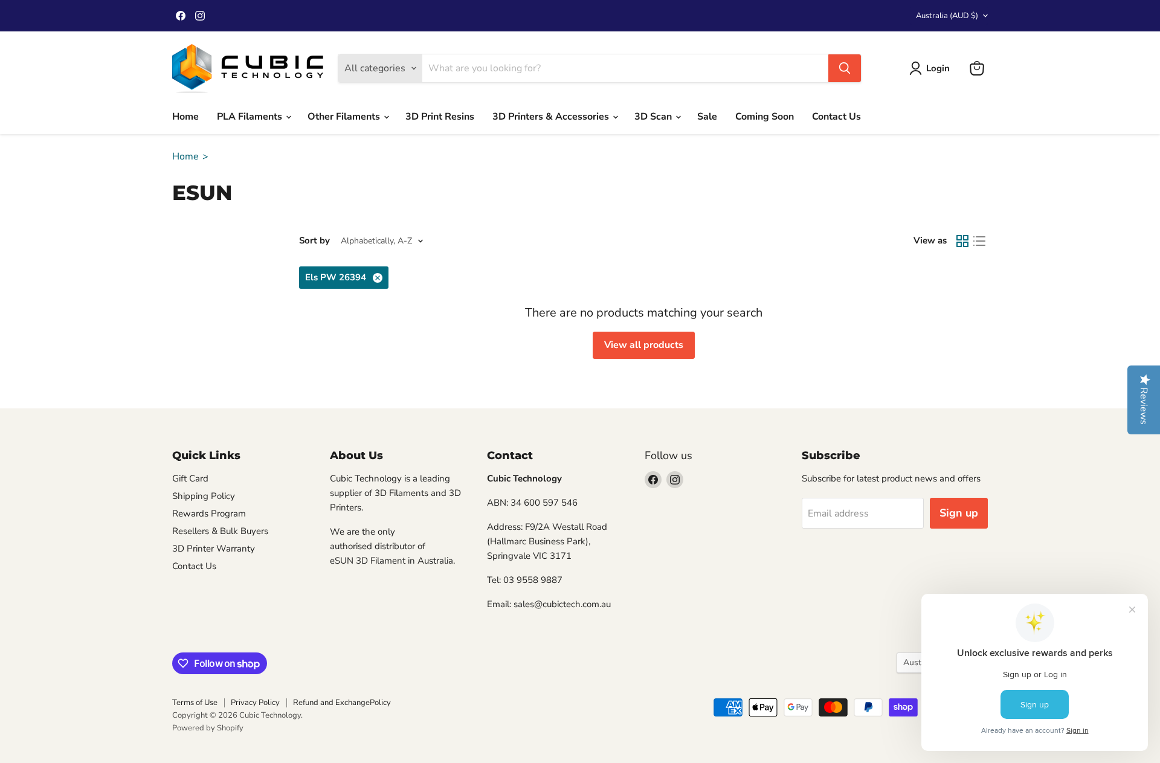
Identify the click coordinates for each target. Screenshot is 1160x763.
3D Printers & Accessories (551, 116)
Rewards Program (209, 513)
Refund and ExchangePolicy (342, 702)
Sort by (314, 241)
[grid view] (962, 241)
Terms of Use (195, 702)
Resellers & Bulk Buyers (220, 531)
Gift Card (190, 478)
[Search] (844, 68)
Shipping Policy (203, 496)
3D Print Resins (439, 116)
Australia (947, 15)
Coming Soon (764, 116)
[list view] (979, 241)
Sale (707, 116)
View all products (643, 345)
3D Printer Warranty (213, 548)
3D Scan (654, 116)
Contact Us (836, 116)
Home (185, 116)
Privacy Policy (255, 702)
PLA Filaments (251, 116)
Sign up (958, 513)
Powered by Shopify (207, 728)
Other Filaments (345, 116)
